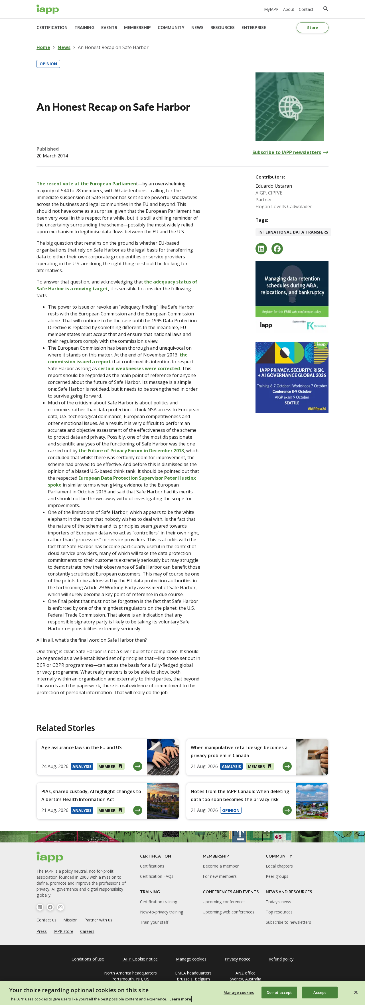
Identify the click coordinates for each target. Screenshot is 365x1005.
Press (41, 931)
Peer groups (277, 876)
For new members (220, 876)
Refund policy (281, 959)
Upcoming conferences (224, 901)
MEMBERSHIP (137, 27)
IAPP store (63, 931)
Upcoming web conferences (228, 912)
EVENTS (109, 27)
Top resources (279, 912)
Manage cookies (239, 992)
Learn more (180, 999)
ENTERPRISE (254, 27)
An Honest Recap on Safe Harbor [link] (113, 47)
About (288, 9)
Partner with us (98, 920)
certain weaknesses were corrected (139, 368)
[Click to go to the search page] (325, 8)
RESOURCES (222, 27)
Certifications (152, 866)
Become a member (221, 866)
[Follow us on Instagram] (60, 907)
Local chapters (279, 866)
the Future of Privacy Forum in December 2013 (131, 450)
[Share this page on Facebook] (277, 248)
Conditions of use (88, 959)
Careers (87, 931)
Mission (70, 920)
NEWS (197, 27)
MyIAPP (271, 9)
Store (312, 27)
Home (43, 47)
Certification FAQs (156, 876)
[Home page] (50, 857)
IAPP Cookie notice (140, 959)
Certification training (158, 901)
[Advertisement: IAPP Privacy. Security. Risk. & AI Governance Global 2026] (292, 377)
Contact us (46, 920)
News (64, 47)
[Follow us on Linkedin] (40, 907)
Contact (306, 9)
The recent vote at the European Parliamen (86, 184)
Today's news (278, 901)
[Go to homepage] (47, 9)
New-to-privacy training (161, 912)
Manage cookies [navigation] (191, 959)
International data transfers (293, 232)
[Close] (356, 992)
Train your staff (154, 922)
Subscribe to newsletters (288, 922)
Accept (319, 992)
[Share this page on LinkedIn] (261, 248)
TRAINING (84, 27)
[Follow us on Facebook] (50, 907)
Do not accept (279, 992)
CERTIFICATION (52, 27)
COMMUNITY (171, 27)
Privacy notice (237, 959)
